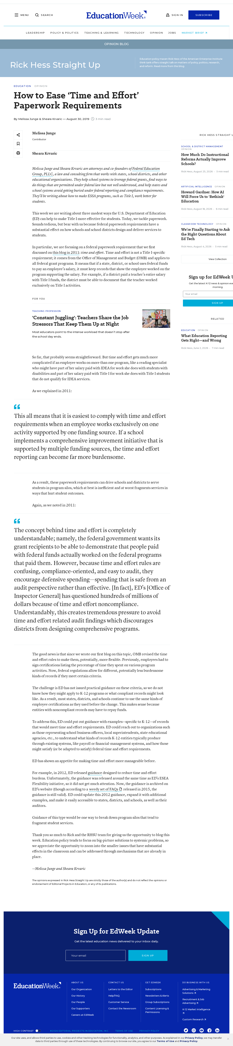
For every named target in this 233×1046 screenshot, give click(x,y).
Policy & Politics (64, 32)
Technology (134, 32)
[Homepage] (116, 15)
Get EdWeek (153, 982)
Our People (78, 1002)
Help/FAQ (114, 995)
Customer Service (118, 1002)
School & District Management (202, 146)
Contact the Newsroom (122, 1008)
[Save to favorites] (18, 143)
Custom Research (193, 1019)
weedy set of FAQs (103, 789)
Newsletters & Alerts (157, 995)
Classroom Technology (197, 224)
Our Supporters (80, 1008)
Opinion (156, 32)
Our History (78, 995)
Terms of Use (124, 1031)
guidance (95, 772)
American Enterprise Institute (205, 59)
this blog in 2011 (66, 252)
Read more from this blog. (169, 66)
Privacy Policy (149, 1031)
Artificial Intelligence (196, 186)
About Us (77, 982)
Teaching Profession (46, 311)
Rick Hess (186, 171)
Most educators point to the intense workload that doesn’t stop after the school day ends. (81, 334)
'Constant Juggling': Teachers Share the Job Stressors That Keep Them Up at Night (80, 320)
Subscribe (204, 15)
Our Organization (81, 989)
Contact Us (116, 982)
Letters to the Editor (120, 989)
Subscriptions (153, 989)
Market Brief (193, 32)
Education (22, 86)
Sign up (148, 955)
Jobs (172, 32)
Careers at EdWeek (82, 1015)
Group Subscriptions (157, 1002)
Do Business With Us (196, 982)
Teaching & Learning (101, 32)
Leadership (35, 32)
